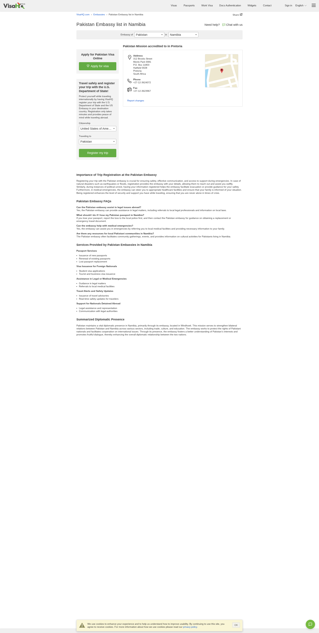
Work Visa (207, 5)
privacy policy (190, 627)
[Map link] (221, 70)
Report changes (135, 100)
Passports (189, 5)
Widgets (252, 5)
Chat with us (234, 24)
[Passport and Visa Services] (14, 5)
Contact (267, 5)
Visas (174, 5)
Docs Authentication (230, 5)
